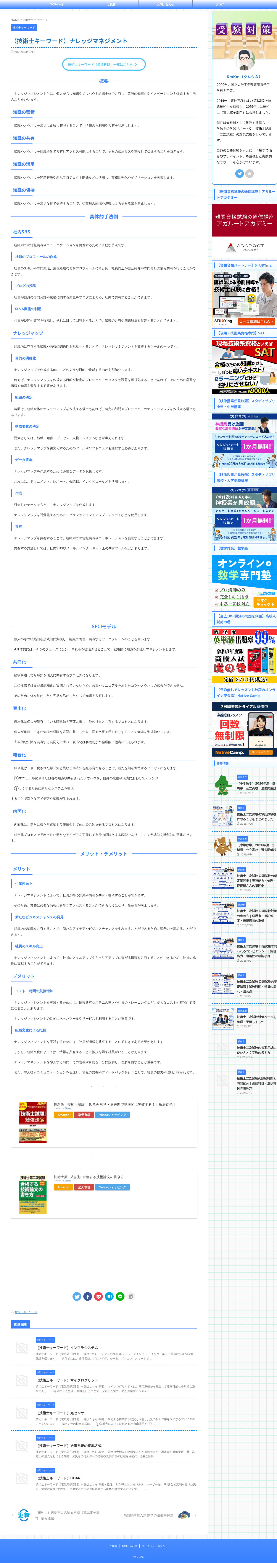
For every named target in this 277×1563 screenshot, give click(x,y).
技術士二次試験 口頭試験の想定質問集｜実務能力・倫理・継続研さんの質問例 (257, 880)
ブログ (220, 4)
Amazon (63, 1115)
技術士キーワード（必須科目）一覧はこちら (100, 64)
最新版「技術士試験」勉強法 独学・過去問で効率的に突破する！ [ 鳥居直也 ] (114, 1104)
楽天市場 (84, 1115)
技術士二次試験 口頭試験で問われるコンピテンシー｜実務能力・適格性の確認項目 (257, 951)
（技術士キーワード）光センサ (60, 1413)
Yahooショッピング (112, 1115)
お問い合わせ (165, 4)
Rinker (68, 1108)
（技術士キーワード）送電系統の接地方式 (68, 1445)
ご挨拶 (111, 4)
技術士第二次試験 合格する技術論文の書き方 (89, 1177)
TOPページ (57, 4)
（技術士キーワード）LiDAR (58, 1478)
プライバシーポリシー (155, 1546)
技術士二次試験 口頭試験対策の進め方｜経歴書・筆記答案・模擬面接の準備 (257, 915)
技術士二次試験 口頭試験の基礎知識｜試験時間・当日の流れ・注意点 (257, 986)
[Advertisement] (104, 585)
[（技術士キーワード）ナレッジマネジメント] (109, 1296)
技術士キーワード (26, 1312)
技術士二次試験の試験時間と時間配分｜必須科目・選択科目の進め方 (256, 1083)
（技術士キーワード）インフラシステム (67, 1347)
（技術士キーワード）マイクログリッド (67, 1380)
